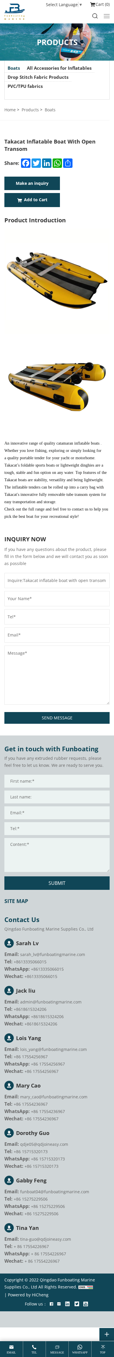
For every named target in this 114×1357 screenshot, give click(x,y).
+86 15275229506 (31, 1199)
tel (34, 1352)
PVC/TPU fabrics (25, 86)
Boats (14, 68)
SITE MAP (16, 900)
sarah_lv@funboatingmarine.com (52, 954)
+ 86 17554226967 (31, 1246)
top (103, 1352)
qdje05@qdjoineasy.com (44, 1144)
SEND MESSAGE (57, 718)
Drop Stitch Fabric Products (38, 77)
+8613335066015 (30, 962)
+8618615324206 (30, 1009)
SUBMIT (57, 883)
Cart (102, 4)
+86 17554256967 (31, 1056)
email (11, 1352)
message (57, 1352)
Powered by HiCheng (28, 1295)
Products (30, 109)
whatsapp (80, 1352)
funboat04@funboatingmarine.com (54, 1191)
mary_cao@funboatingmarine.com (53, 1097)
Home (10, 109)
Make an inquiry (32, 183)
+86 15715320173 (31, 1151)
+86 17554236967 (31, 1104)
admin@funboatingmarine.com (51, 1002)
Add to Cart (35, 199)
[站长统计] (85, 1287)
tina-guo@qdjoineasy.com (45, 1239)
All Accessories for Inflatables (59, 68)
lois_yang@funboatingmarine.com (53, 1049)
